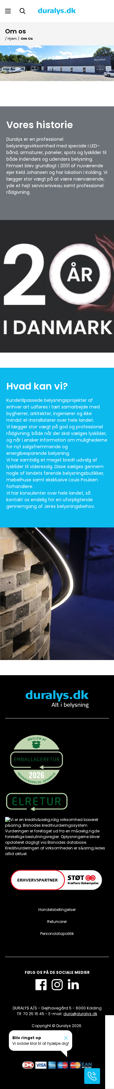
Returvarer (57, 921)
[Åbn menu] (8, 11)
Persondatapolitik (57, 933)
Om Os (27, 38)
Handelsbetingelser (57, 909)
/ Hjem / (12, 38)
